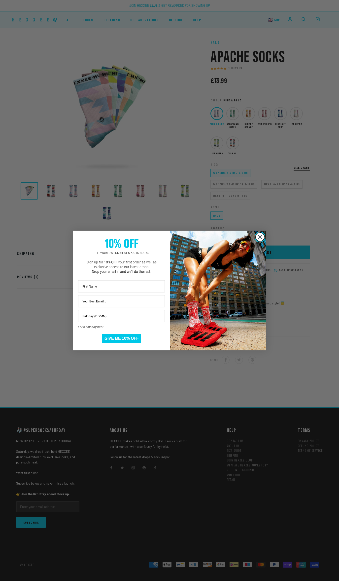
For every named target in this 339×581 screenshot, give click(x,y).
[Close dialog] (260, 237)
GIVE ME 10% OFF (121, 338)
